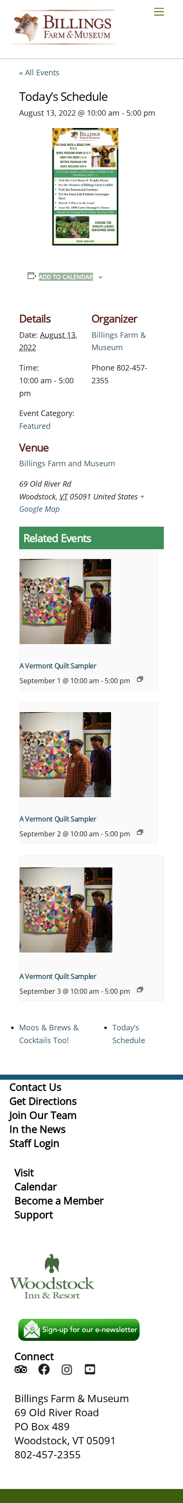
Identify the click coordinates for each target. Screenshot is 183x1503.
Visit (24, 1172)
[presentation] (88, 601)
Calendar (35, 1186)
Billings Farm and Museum (67, 463)
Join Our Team (43, 1115)
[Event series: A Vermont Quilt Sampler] (140, 679)
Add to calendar (66, 277)
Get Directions (43, 1101)
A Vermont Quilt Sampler (58, 665)
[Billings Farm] (62, 41)
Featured (35, 426)
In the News (37, 1129)
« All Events (39, 72)
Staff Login (34, 1143)
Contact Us (35, 1087)
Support (33, 1214)
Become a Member (59, 1200)
